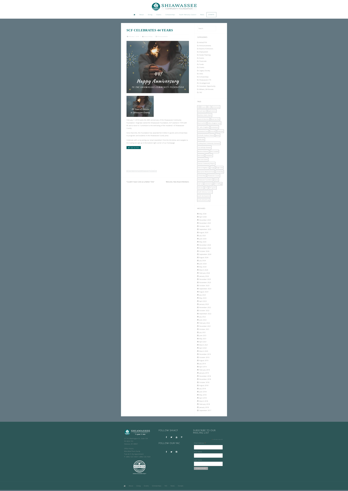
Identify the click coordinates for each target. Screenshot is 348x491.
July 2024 (202, 261)
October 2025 (204, 226)
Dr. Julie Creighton (203, 127)
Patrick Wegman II (203, 167)
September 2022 (205, 314)
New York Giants (203, 159)
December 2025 (205, 220)
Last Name (198, 460)
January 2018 (204, 407)
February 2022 (204, 323)
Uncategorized (204, 83)
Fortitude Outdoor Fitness (206, 135)
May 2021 (202, 339)
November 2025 (205, 223)
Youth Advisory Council (187, 14)
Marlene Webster (203, 151)
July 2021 (202, 332)
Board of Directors (206, 49)
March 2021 (203, 345)
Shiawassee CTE (205, 80)
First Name (198, 452)
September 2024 (205, 254)
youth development (204, 196)
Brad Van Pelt (215, 119)
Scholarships (170, 14)
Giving (150, 14)
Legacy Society (204, 71)
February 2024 (204, 273)
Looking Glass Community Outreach (209, 143)
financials (220, 131)
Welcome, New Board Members (177, 182)
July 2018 (202, 389)
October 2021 (204, 329)
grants (218, 135)
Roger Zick (219, 167)
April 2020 (203, 348)
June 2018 (203, 392)
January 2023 (204, 304)
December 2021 (205, 326)
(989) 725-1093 (131, 457)
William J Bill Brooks (206, 89)
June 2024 (203, 264)
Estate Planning (205, 55)
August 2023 (203, 292)
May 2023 (202, 298)
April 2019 (203, 367)
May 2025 (202, 242)
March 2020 (203, 351)
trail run (200, 184)
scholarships (202, 175)
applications (212, 111)
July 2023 (202, 295)
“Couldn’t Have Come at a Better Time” (140, 182)
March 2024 (203, 270)
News (202, 14)
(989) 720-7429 (144, 457)
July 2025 (202, 236)
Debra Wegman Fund (214, 123)
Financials (203, 61)
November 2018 (205, 379)
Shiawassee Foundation (149, 171)
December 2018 (205, 376)
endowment (214, 127)
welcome (200, 188)
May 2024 (202, 267)
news (201, 74)
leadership (201, 139)
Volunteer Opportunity (207, 86)
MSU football (214, 151)
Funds (201, 64)
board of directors (203, 119)
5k (198, 107)
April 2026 (203, 217)
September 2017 (205, 410)
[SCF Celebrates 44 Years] (158, 67)
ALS (209, 107)
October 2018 (204, 382)
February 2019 (204, 370)
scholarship (219, 172)
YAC (200, 92)
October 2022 (204, 311)
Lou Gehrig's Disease (204, 147)
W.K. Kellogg (218, 184)
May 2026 (202, 214)
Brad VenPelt (202, 123)
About (141, 14)
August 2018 (203, 385)
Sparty (216, 180)
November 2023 (205, 282)
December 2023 (205, 279)
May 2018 (202, 395)
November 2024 (205, 248)
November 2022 (205, 307)
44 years (129, 171)
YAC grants (212, 188)
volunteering (209, 184)
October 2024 (204, 251)
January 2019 (204, 373)
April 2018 (203, 398)
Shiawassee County (213, 175)
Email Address (200, 443)
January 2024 (204, 276)
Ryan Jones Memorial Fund (206, 172)
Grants (158, 14)
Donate (211, 14)
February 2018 (204, 404)
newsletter (209, 155)
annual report (202, 111)
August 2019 (203, 360)
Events (201, 58)
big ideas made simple (205, 115)
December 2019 (205, 354)
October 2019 (204, 357)
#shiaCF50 (203, 42)
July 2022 (202, 317)
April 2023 (203, 301)
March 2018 (203, 401)
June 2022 (203, 320)
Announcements (162, 36)
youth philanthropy (204, 200)
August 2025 (203, 233)
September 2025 (205, 229)
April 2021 (203, 342)
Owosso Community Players (206, 163)
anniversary (136, 171)
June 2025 (203, 239)
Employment (203, 52)
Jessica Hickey (148, 36)
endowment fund (203, 131)
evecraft (212, 131)
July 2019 (202, 364)
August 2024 (203, 257)
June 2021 (203, 336)
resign (212, 167)
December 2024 (205, 245)
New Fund (201, 155)
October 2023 (204, 286)
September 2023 (205, 289)
